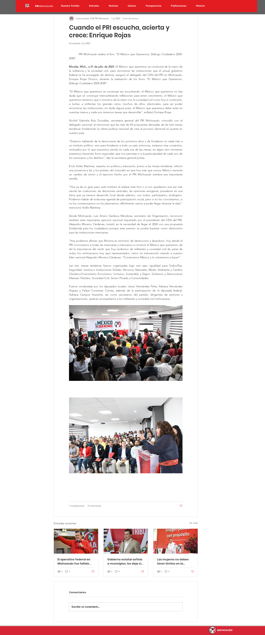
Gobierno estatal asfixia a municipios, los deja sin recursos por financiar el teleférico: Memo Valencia (125, 561)
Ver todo (194, 523)
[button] (94, 6)
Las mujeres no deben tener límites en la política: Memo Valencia (174, 561)
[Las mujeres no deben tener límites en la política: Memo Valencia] (175, 541)
